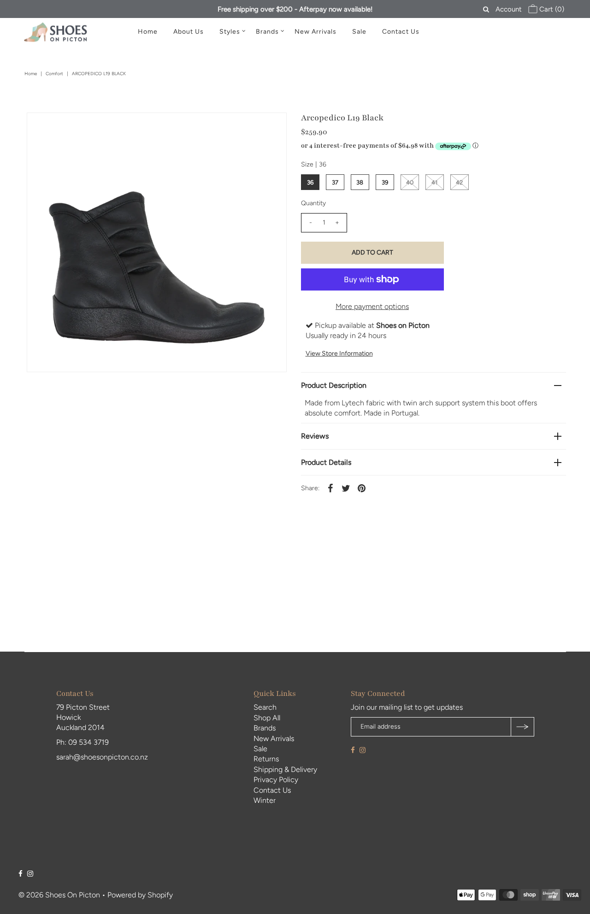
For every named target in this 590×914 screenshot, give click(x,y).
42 (459, 182)
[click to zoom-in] (272, 127)
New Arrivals (315, 32)
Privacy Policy (276, 779)
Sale (359, 32)
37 (335, 182)
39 (385, 182)
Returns (266, 758)
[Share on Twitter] (346, 488)
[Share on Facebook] (330, 488)
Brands (267, 32)
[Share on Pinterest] (362, 488)
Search (265, 707)
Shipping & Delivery (285, 769)
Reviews (315, 436)
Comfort (54, 74)
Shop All (267, 717)
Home (148, 32)
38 (359, 182)
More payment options (372, 306)
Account (509, 9)
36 (310, 182)
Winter (265, 800)
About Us (188, 32)
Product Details (326, 462)
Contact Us (400, 32)
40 (409, 182)
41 (434, 182)
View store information (339, 353)
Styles (229, 32)
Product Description (333, 385)
